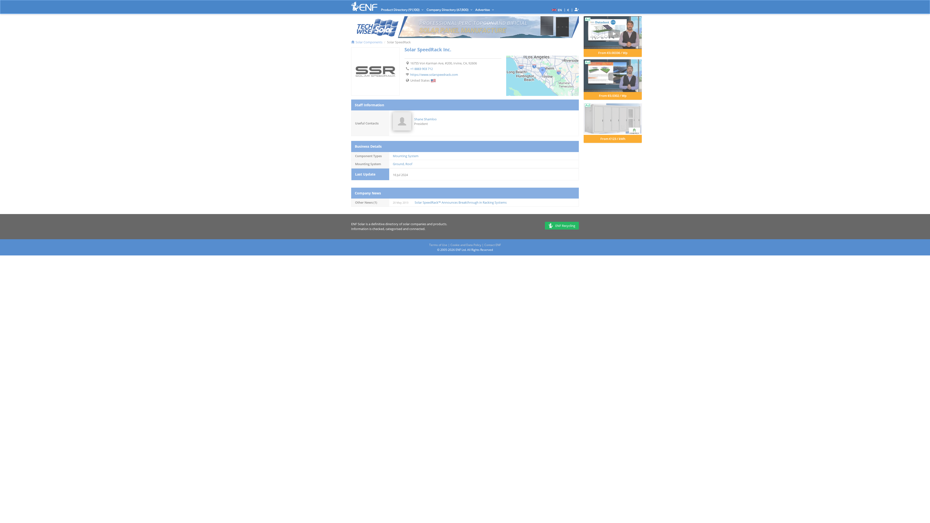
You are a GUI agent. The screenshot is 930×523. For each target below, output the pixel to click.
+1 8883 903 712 (421, 69)
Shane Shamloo (425, 119)
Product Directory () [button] (400, 10)
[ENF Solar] (364, 6)
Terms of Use (438, 245)
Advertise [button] (483, 10)
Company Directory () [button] (447, 10)
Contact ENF (492, 245)
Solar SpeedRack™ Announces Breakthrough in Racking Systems (461, 202)
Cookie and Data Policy (465, 245)
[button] (556, 9)
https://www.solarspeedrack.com (434, 74)
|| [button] (568, 10)
